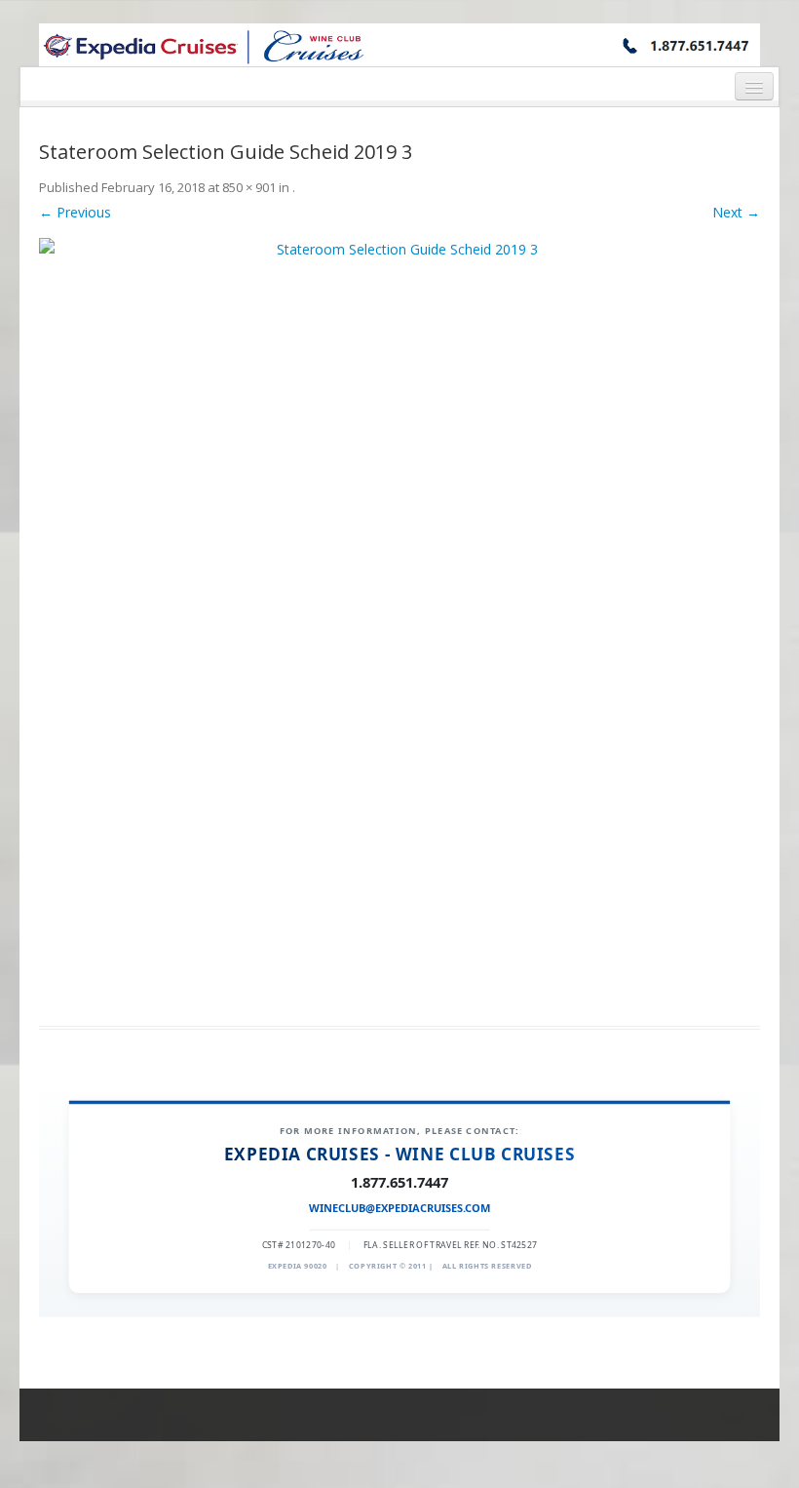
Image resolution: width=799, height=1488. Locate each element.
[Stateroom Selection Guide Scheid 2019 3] (399, 620)
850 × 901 (249, 187)
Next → (736, 212)
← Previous (75, 212)
